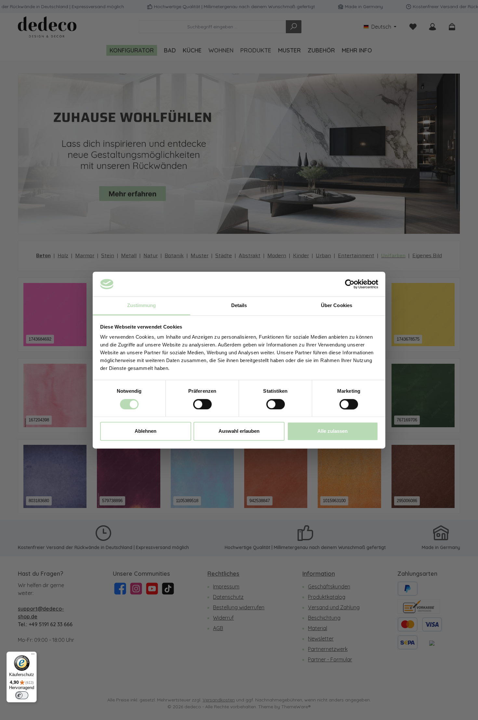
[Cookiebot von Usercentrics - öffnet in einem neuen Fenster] (349, 284)
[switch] (202, 404)
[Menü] (33, 655)
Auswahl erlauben (239, 431)
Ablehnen (145, 431)
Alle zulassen (332, 431)
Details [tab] (239, 305)
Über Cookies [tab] (336, 305)
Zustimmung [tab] (141, 305)
